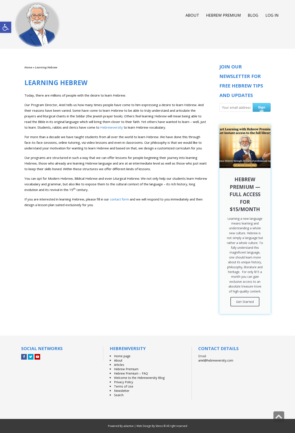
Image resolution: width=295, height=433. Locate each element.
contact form (119, 199)
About (118, 360)
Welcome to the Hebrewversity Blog (139, 378)
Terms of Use (123, 386)
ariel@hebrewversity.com (215, 360)
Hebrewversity (111, 127)
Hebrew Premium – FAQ (131, 373)
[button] (5, 27)
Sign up (261, 108)
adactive (128, 426)
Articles (119, 365)
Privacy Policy (123, 382)
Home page (122, 356)
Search (119, 395)
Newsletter (121, 391)
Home (28, 67)
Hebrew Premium (126, 369)
